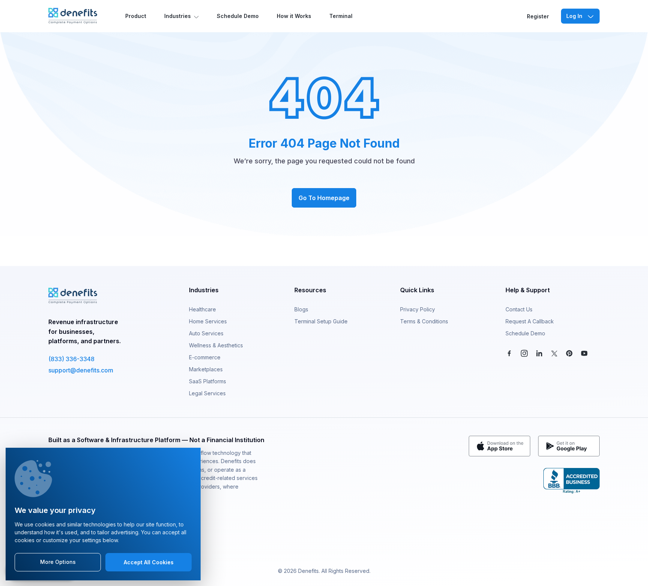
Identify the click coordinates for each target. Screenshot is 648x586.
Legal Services (207, 393)
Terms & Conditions (424, 321)
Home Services (208, 321)
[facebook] (509, 353)
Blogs (301, 309)
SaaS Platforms (207, 381)
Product (135, 16)
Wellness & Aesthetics (216, 345)
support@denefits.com (80, 370)
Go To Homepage (324, 198)
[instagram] (524, 353)
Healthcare (202, 309)
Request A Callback (530, 321)
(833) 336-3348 (71, 359)
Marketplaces (206, 369)
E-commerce (204, 357)
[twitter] (554, 353)
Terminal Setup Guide (321, 321)
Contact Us (519, 309)
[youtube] (584, 353)
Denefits (308, 571)
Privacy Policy (417, 309)
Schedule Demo (238, 16)
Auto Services (206, 333)
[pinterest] (569, 353)
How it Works (294, 16)
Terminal (340, 16)
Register (538, 16)
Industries (177, 16)
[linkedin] (539, 353)
